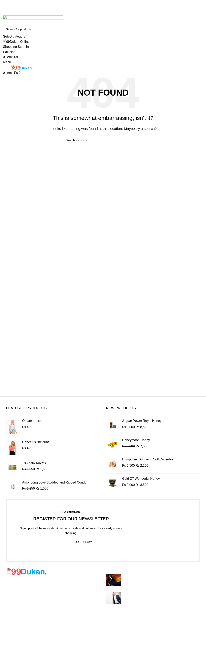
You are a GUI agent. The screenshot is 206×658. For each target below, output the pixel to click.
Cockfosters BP (14, 637)
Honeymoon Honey (136, 440)
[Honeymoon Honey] (112, 444)
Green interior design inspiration (147, 594)
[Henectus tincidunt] (12, 447)
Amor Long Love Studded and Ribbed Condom (55, 482)
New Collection (151, 630)
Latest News (80, 652)
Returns (77, 630)
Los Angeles (12, 645)
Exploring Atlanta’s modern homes (148, 575)
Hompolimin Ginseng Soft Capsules (147, 459)
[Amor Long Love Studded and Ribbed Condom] (12, 486)
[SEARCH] (198, 32)
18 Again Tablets (34, 463)
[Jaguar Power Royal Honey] (112, 425)
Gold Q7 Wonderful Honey (141, 478)
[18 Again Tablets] (12, 467)
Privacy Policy (82, 622)
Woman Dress (150, 637)
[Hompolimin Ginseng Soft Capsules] (112, 463)
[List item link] (51, 599)
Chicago (9, 652)
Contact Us (80, 645)
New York (10, 622)
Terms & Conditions (86, 637)
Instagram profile (152, 622)
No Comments (156, 582)
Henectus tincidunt (35, 442)
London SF (11, 630)
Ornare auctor (32, 420)
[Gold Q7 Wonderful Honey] (112, 483)
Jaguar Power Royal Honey (142, 420)
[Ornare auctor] (12, 426)
